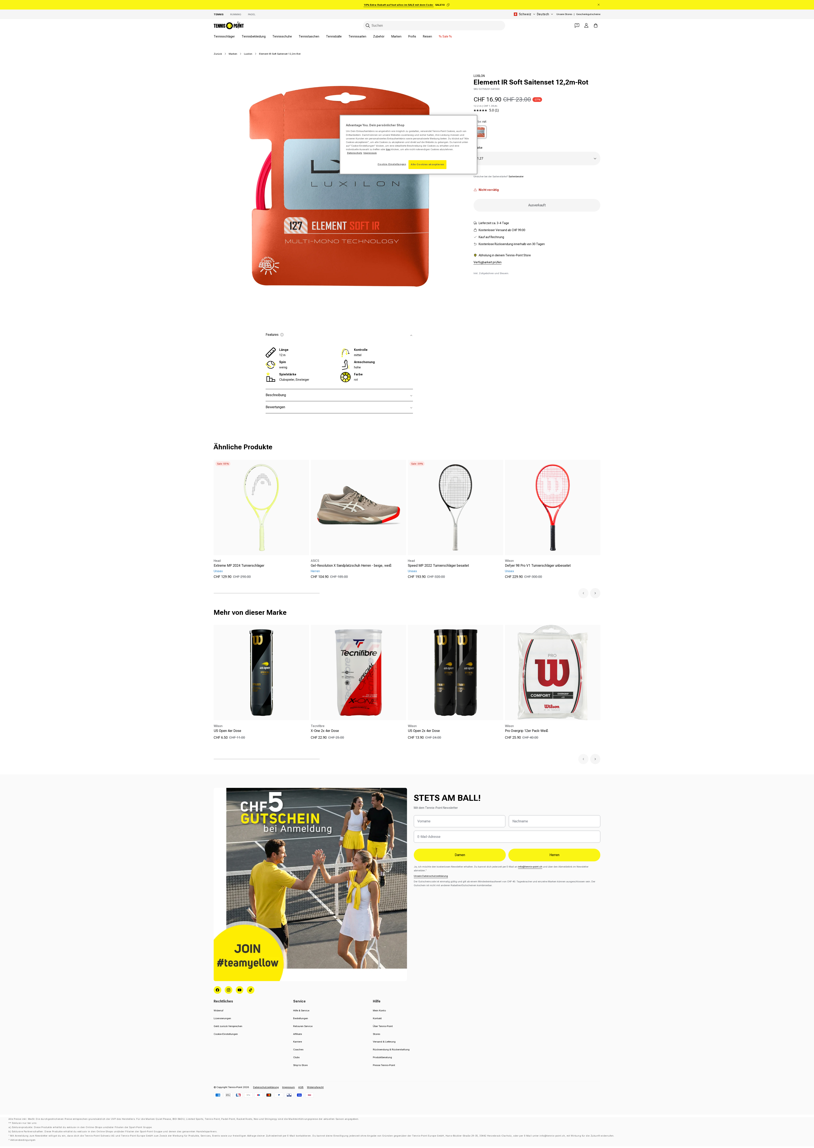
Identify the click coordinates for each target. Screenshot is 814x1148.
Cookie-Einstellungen (226, 1034)
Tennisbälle (334, 36)
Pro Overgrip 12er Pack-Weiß (526, 731)
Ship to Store (300, 1065)
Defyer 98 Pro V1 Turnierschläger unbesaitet (538, 566)
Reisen (427, 36)
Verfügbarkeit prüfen (488, 262)
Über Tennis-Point (383, 1026)
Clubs (296, 1057)
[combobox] (434, 25)
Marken (396, 36)
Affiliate (297, 1034)
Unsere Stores (564, 14)
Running (235, 14)
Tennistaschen (309, 36)
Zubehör (379, 36)
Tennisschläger (224, 36)
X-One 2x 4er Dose (325, 731)
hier (388, 149)
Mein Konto (379, 1010)
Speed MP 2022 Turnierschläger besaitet (438, 566)
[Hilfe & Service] (577, 25)
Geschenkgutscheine (588, 14)
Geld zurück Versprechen (228, 1026)
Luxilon (248, 53)
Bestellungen (300, 1018)
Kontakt (377, 1018)
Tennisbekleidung (254, 36)
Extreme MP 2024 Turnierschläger (239, 566)
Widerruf (218, 1010)
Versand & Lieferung (384, 1041)
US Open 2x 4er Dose (424, 731)
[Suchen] (367, 25)
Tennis (218, 14)
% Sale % (445, 36)
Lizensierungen (222, 1018)
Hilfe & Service (301, 1010)
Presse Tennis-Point (384, 1065)
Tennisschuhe (282, 36)
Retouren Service (302, 1026)
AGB (301, 1087)
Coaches (298, 1049)
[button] (583, 593)
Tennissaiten (357, 36)
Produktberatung (382, 1057)
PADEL (251, 14)
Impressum (288, 1087)
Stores (376, 1034)
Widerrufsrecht (315, 1087)
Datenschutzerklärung (266, 1087)
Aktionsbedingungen (23, 1140)
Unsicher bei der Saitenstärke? (499, 176)
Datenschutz (354, 152)
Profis (412, 36)
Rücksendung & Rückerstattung (391, 1049)
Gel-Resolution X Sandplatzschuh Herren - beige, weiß (351, 566)
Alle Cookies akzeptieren (427, 164)
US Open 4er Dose (227, 731)
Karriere (297, 1041)
